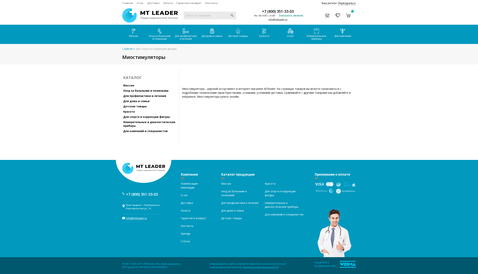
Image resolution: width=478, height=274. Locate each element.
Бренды (185, 233)
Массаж (133, 36)
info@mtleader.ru (278, 19)
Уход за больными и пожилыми (160, 37)
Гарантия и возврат (189, 3)
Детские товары (238, 36)
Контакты (211, 3)
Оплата (168, 3)
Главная (127, 3)
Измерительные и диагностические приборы (149, 124)
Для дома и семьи (211, 36)
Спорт (290, 36)
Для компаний (342, 36)
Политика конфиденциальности (261, 267)
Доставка (153, 3)
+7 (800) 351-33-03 (278, 11)
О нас (140, 3)
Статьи (185, 241)
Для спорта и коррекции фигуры (156, 48)
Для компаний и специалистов (145, 131)
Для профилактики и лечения (186, 37)
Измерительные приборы (316, 37)
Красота (264, 36)
